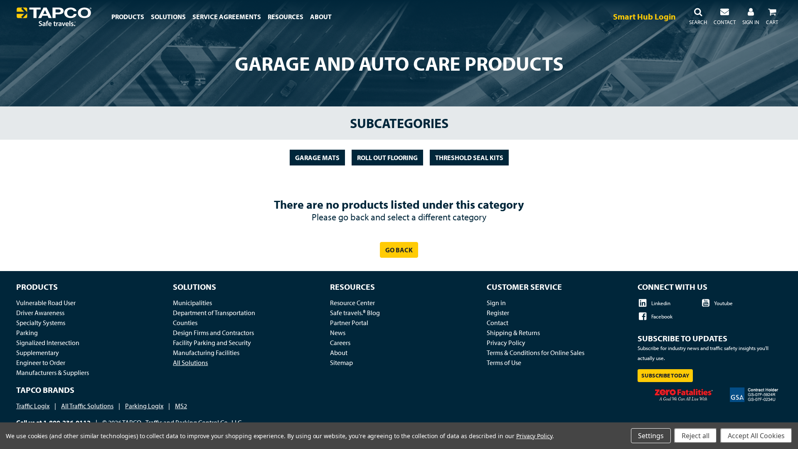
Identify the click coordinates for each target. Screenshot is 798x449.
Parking (27, 332)
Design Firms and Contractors (213, 332)
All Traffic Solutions (87, 406)
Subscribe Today (665, 375)
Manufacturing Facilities (206, 352)
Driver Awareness (40, 312)
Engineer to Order (40, 362)
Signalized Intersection (47, 342)
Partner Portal (349, 322)
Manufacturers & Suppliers (52, 372)
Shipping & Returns (513, 332)
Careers (340, 342)
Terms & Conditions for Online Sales (535, 352)
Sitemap (341, 362)
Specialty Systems (40, 322)
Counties (185, 322)
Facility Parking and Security (212, 342)
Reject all (695, 435)
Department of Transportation (214, 312)
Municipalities (192, 303)
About (338, 352)
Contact (497, 322)
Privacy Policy (506, 342)
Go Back (399, 250)
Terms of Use (504, 362)
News (337, 332)
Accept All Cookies (756, 435)
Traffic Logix (32, 406)
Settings (651, 435)
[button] (698, 16)
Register (498, 312)
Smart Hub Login (644, 16)
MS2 (181, 406)
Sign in (496, 303)
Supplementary (37, 352)
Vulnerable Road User (46, 303)
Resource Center (352, 303)
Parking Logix (144, 406)
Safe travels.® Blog (355, 312)
